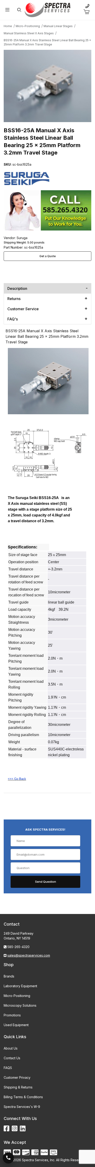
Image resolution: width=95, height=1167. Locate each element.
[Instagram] (15, 1128)
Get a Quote (47, 256)
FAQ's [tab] (12, 319)
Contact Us (12, 1058)
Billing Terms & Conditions (23, 1097)
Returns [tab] (14, 298)
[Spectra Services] (47, 10)
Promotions (12, 1015)
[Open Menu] (7, 10)
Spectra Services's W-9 (22, 1107)
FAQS (8, 1068)
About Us (11, 1048)
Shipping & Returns (18, 1087)
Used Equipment (16, 1025)
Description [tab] (17, 288)
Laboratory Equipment (20, 986)
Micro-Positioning (17, 996)
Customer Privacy (17, 1077)
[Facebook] (6, 1128)
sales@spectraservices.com (28, 955)
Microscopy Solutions (20, 1005)
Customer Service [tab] (23, 309)
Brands (9, 976)
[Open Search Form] (19, 10)
